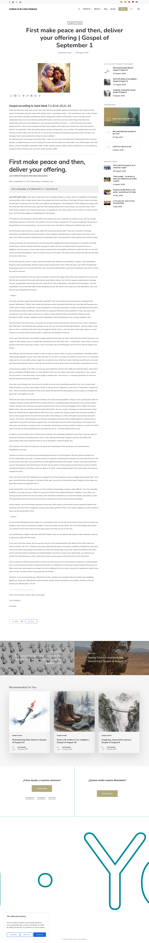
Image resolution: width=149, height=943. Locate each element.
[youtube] (13, 2)
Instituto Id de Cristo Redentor (23, 9)
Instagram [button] (30, 798)
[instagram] (16, 2)
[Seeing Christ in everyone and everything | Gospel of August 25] (111, 658)
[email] (20, 2)
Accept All (39, 935)
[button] (42, 788)
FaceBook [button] (41, 798)
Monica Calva (66, 53)
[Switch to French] (137, 2)
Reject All (26, 935)
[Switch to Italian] (125, 2)
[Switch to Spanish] (121, 2)
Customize (13, 935)
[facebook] (9, 2)
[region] (26, 926)
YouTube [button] (52, 798)
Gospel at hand (75, 23)
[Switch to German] (133, 2)
